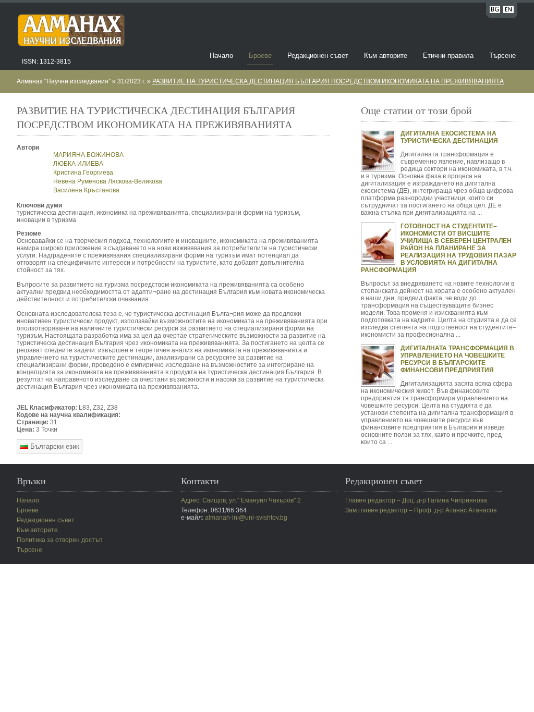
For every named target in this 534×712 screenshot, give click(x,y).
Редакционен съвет (317, 55)
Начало (221, 55)
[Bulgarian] (495, 11)
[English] (508, 11)
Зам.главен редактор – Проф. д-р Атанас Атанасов (420, 510)
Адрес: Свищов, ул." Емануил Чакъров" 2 (241, 500)
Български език (53, 446)
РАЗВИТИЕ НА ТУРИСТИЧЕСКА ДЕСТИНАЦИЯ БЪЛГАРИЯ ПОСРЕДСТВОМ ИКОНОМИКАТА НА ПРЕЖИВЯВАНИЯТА (328, 81)
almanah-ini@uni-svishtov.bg (246, 517)
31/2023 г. (131, 81)
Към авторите (385, 55)
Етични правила (448, 55)
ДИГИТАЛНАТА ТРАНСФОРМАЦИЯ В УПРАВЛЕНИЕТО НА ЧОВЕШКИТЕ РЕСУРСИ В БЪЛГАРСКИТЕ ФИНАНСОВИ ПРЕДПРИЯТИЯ (457, 359)
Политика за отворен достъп (60, 540)
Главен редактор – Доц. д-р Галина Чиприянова (416, 500)
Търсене (502, 55)
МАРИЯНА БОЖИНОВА (88, 154)
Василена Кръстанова (86, 190)
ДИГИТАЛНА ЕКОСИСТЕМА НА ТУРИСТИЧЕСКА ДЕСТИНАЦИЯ (449, 137)
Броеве (260, 55)
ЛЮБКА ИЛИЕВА (78, 163)
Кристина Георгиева (83, 172)
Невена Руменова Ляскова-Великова (107, 181)
